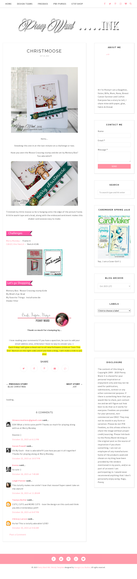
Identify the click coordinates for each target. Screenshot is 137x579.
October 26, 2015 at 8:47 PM (25, 512)
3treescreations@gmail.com (27, 420)
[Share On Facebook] (34, 368)
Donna (15, 465)
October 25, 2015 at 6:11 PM (25, 439)
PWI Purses (59, 3)
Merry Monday (13, 240)
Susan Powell (19, 446)
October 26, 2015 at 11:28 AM (26, 493)
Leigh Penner (19, 480)
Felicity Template (57, 567)
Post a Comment (17, 534)
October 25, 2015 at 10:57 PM (26, 458)
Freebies (43, 3)
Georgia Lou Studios (82, 567)
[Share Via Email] (54, 368)
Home (8, 3)
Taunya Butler (19, 499)
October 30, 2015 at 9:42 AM (25, 527)
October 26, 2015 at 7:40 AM (25, 474)
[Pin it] (44, 368)
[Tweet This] (23, 368)
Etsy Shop (77, 3)
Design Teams (25, 3)
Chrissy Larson (19, 519)
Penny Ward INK (44, 567)
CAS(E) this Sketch (15, 244)
